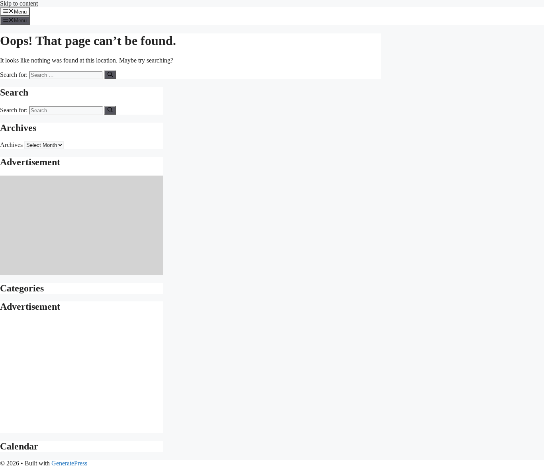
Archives (11, 144)
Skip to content (19, 3)
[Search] (110, 74)
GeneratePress (69, 463)
